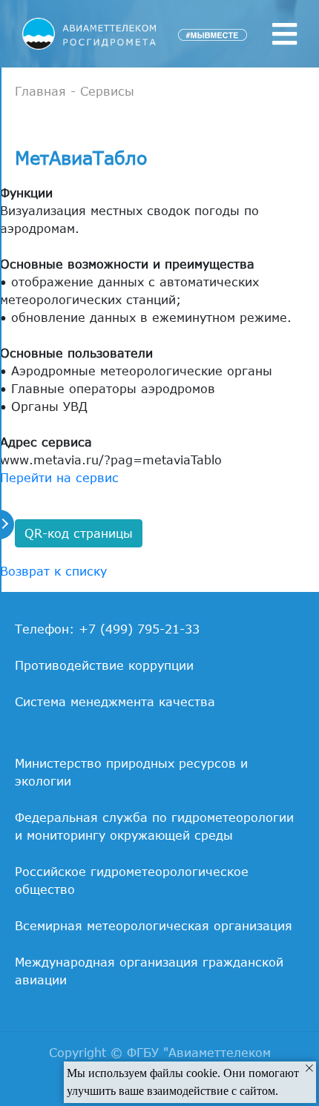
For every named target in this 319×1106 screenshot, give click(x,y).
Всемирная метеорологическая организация (153, 925)
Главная (40, 91)
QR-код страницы (78, 533)
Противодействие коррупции (104, 665)
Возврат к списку (53, 571)
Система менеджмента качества (115, 701)
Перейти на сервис (59, 477)
